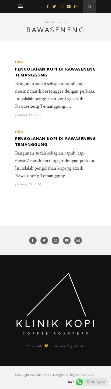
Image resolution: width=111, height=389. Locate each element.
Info (19, 62)
